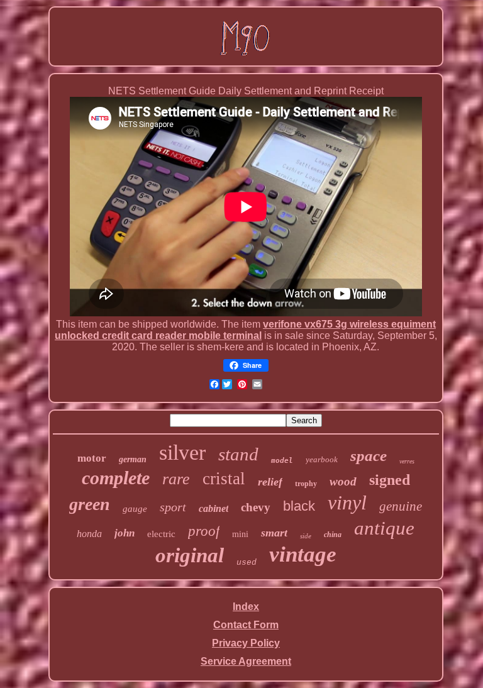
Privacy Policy (246, 643)
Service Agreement (246, 661)
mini (240, 534)
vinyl (347, 502)
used (246, 562)
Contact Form (246, 624)
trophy (306, 483)
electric (161, 534)
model (282, 461)
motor (91, 458)
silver (182, 452)
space (368, 455)
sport (173, 507)
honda (89, 533)
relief (270, 481)
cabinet (213, 508)
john (124, 533)
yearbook (322, 459)
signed (389, 480)
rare (176, 479)
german (133, 459)
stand (238, 454)
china (332, 534)
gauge (135, 509)
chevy (255, 507)
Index (246, 606)
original (189, 555)
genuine (400, 506)
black (299, 506)
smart (274, 532)
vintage (302, 554)
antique (384, 528)
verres (406, 461)
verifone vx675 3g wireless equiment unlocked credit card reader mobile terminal (245, 330)
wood (343, 481)
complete (116, 477)
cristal (224, 478)
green (89, 504)
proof (203, 531)
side (305, 536)
